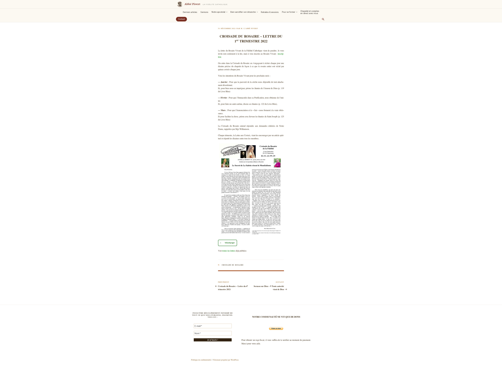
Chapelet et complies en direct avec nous (309, 12)
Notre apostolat (218, 12)
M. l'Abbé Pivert (249, 28)
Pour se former (288, 12)
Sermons (204, 12)
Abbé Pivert (192, 4)
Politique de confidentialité (201, 360)
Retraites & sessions (270, 12)
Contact (181, 19)
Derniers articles (190, 12)
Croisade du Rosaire (233, 265)
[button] (323, 19)
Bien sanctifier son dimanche (243, 12)
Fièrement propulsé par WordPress (226, 360)
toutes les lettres (228, 250)
